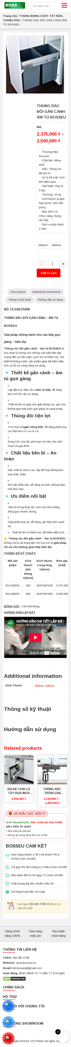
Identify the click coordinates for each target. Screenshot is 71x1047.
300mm (39, 685)
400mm (49, 685)
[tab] (18, 292)
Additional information (46, 291)
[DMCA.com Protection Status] (14, 978)
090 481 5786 (37, 904)
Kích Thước (44, 238)
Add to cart (49, 273)
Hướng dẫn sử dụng (50, 299)
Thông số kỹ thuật (19, 299)
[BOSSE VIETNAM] (15, 5)
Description (18, 291)
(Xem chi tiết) (27, 858)
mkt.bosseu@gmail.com (26, 968)
